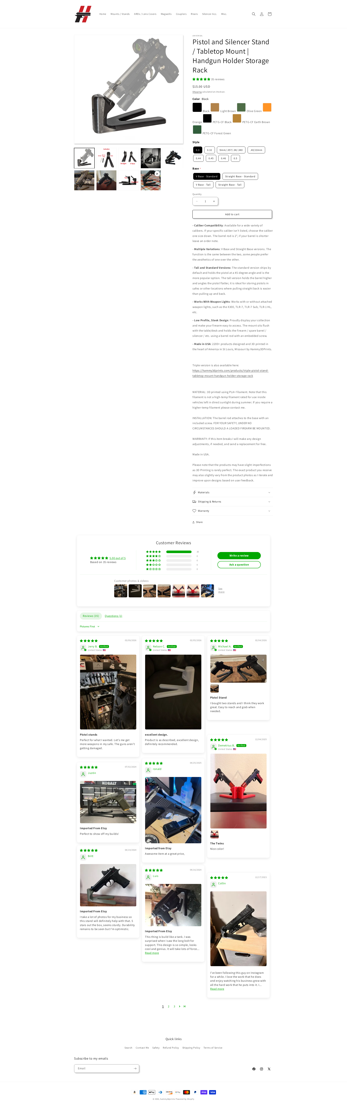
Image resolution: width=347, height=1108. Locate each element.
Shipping (197, 91)
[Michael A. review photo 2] (214, 688)
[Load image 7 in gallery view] (106, 180)
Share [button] (199, 522)
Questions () (113, 616)
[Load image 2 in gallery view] (106, 158)
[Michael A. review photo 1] (238, 668)
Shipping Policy (191, 1047)
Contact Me (142, 1047)
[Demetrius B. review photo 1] (238, 791)
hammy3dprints (167, 1099)
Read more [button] (152, 953)
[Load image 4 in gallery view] (151, 158)
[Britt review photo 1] (108, 885)
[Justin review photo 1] (108, 802)
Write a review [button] (239, 555)
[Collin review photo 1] (238, 928)
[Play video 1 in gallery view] (151, 180)
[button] (254, 14)
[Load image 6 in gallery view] (84, 180)
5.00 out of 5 (118, 558)
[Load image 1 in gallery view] (84, 158)
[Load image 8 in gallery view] (128, 180)
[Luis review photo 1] (173, 905)
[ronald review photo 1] (173, 810)
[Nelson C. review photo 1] (173, 692)
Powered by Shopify (185, 1099)
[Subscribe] (135, 1068)
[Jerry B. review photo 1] (108, 692)
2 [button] (169, 1006)
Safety (156, 1047)
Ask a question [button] (239, 564)
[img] (89, 641)
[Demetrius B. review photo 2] (214, 834)
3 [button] (174, 1006)
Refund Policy (171, 1047)
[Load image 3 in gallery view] (128, 158)
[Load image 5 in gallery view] (173, 158)
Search (128, 1047)
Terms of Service (213, 1047)
